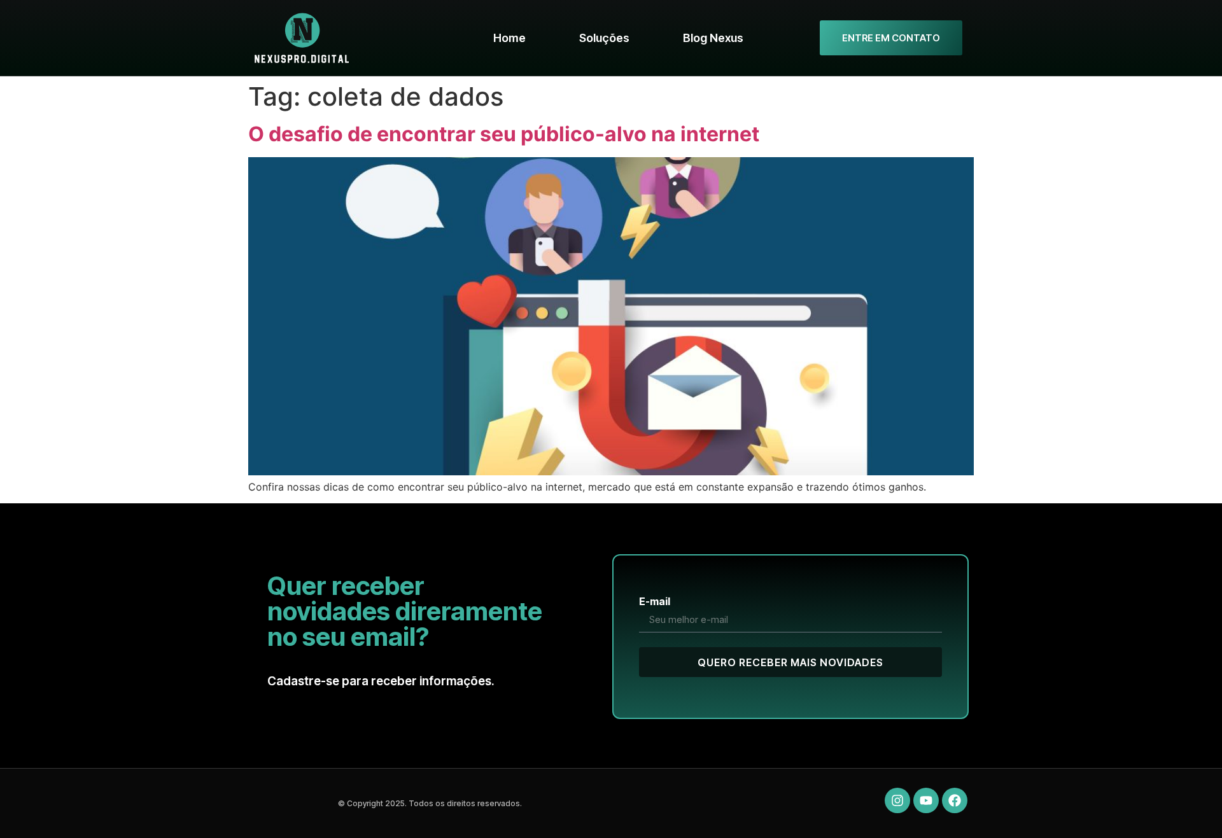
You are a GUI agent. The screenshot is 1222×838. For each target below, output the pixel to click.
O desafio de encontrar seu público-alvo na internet (503, 134)
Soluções (604, 38)
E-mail (654, 601)
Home (509, 38)
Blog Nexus (713, 38)
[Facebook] (954, 800)
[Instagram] (897, 800)
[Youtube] (926, 800)
